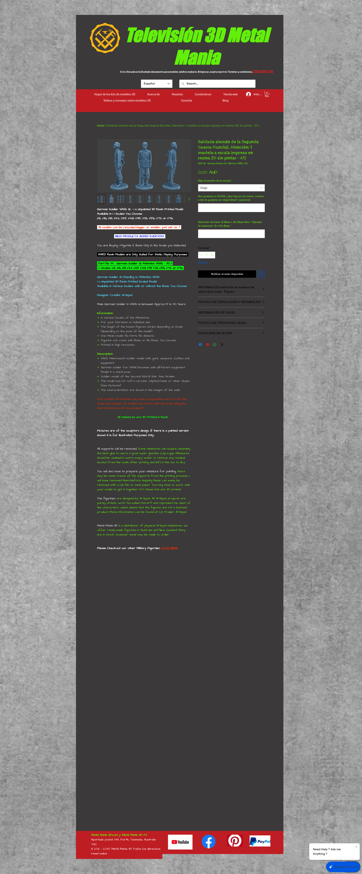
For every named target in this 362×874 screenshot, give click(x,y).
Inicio (100, 125)
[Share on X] (222, 344)
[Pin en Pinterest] (207, 344)
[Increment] (212, 255)
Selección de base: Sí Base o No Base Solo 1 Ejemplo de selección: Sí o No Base (230, 223)
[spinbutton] (206, 255)
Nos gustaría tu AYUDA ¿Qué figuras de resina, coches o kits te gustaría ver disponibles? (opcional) (231, 198)
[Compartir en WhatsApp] (214, 344)
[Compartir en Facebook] (200, 344)
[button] (267, 94)
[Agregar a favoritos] (261, 274)
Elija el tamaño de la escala (215, 180)
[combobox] (231, 187)
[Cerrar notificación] (356, 847)
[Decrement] (201, 255)
